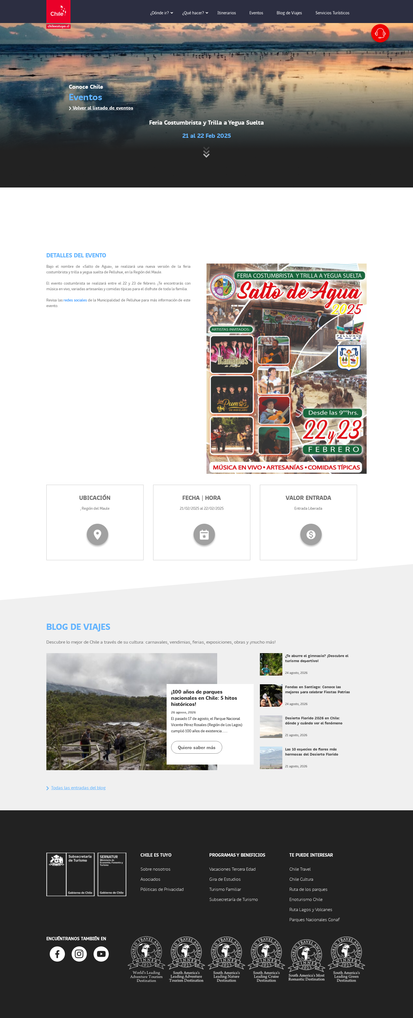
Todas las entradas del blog (78, 787)
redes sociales (75, 300)
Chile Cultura (301, 879)
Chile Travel (300, 869)
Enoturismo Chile (306, 899)
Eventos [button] (256, 12)
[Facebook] (57, 953)
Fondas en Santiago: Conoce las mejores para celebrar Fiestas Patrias (317, 689)
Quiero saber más (196, 747)
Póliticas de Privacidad (162, 889)
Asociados (150, 879)
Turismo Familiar (225, 889)
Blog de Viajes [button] (289, 12)
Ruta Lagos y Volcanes (310, 909)
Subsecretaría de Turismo (233, 899)
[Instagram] (79, 953)
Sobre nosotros (155, 869)
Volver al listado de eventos (102, 108)
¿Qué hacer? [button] (193, 12)
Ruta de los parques (308, 889)
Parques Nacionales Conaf (314, 919)
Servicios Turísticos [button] (333, 12)
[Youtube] (101, 953)
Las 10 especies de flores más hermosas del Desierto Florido (311, 751)
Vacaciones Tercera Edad (232, 869)
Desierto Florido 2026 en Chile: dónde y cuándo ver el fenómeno (313, 720)
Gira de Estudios (225, 879)
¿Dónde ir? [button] (159, 12)
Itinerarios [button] (226, 12)
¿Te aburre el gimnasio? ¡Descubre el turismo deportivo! (316, 658)
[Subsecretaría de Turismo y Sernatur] (86, 874)
